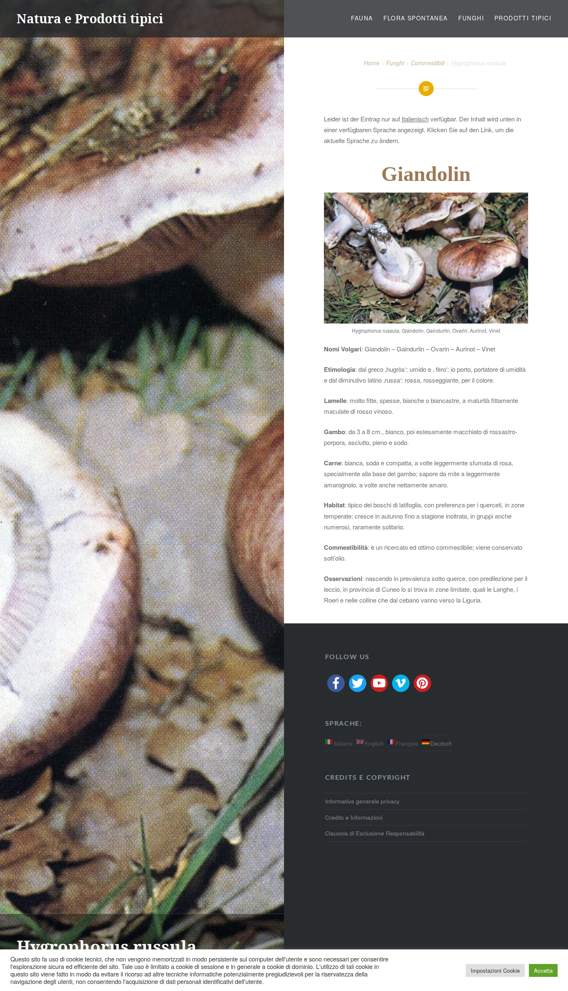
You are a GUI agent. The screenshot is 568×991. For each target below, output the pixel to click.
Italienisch (415, 118)
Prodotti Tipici (522, 18)
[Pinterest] (422, 683)
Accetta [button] (543, 970)
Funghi (471, 18)
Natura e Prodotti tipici (90, 18)
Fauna (362, 18)
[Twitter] (357, 683)
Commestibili (428, 63)
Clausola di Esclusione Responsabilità (375, 833)
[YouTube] (379, 683)
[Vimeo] (401, 683)
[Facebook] (336, 683)
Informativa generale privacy (362, 801)
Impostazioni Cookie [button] (495, 970)
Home (372, 63)
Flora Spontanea (415, 18)
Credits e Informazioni (354, 817)
